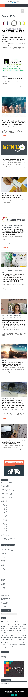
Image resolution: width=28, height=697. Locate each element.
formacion (22, 164)
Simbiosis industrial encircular (13, 331)
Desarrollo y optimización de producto (16, 440)
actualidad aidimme (15, 622)
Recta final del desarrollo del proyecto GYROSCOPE (11, 443)
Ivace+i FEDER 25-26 (5, 539)
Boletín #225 (4, 504)
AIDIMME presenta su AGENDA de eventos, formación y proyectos (13, 160)
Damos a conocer (5, 45)
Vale (12, 694)
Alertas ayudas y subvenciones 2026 (8, 538)
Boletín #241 (4, 526)
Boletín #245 (4, 531)
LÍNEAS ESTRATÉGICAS (6, 482)
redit (19, 646)
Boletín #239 (3, 523)
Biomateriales (5, 398)
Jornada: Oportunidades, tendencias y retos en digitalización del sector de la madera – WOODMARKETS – (14, 122)
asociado (3, 200)
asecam (15, 81)
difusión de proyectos (6, 237)
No (15, 694)
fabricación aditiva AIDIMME (14, 639)
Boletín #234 (3, 516)
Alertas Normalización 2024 (6, 489)
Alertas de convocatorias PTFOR (7, 497)
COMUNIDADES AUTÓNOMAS (7, 485)
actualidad (16, 126)
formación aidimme (10, 642)
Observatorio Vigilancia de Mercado (15, 369)
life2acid (7, 286)
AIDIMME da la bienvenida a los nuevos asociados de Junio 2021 (12, 196)
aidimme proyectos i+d (15, 624)
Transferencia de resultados (11, 647)
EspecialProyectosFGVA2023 (6, 492)
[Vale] (26, 692)
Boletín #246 (4, 532)
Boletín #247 (3, 534)
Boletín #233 (4, 515)
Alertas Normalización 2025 (6, 494)
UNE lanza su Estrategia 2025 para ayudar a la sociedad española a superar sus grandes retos (13, 364)
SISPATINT (15, 410)
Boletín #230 (4, 511)
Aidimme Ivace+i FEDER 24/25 (6, 624)
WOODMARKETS (17, 127)
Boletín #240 (4, 524)
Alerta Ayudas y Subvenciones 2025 (7, 496)
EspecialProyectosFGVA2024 (6, 493)
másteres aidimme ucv (4, 646)
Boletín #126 (4, 35)
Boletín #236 (4, 519)
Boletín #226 (4, 505)
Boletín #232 (4, 513)
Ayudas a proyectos (22, 628)
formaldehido (16, 642)
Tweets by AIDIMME (5, 683)
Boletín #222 (4, 500)
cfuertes (10, 81)
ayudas (16, 628)
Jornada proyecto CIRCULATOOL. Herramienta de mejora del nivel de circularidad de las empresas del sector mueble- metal (13, 231)
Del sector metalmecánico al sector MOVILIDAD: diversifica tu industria (13, 40)
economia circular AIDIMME (11, 329)
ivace (2, 644)
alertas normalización (13, 626)
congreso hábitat (12, 630)
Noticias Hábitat (3, 656)
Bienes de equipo (6, 268)
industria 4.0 (21, 642)
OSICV (10, 646)
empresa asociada (21, 200)
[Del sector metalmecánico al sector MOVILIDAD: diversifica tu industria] (14, 20)
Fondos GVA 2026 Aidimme (22, 640)
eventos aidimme (16, 164)
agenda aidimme (9, 164)
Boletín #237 (4, 520)
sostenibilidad (4, 83)
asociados (15, 200)
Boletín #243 (4, 528)
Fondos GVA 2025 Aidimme (12, 640)
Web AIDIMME (3, 657)
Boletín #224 (3, 560)
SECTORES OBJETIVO (4, 606)
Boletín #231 (4, 512)
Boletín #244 (4, 530)
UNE (23, 369)
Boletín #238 (3, 579)
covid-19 (17, 630)
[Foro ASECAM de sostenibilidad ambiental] (14, 57)
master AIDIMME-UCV (18, 644)
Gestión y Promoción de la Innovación (16, 43)
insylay (25, 642)
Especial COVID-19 (5, 486)
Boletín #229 (4, 509)
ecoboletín (20, 635)
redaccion (11, 199)
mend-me (23, 644)
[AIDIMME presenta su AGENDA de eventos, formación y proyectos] (14, 141)
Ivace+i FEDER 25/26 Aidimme (8, 644)
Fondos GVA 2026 (5, 541)
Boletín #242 (4, 527)
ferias (23, 639)
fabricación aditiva (5, 639)
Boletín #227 (4, 507)
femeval (10, 45)
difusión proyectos (9, 127)
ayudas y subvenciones (4, 630)
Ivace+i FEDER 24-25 (5, 535)
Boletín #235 (3, 575)
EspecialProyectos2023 (5, 488)
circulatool (21, 236)
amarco (11, 445)
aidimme (20, 199)
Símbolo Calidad (3, 654)
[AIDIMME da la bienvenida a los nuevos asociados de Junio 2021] (14, 178)
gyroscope (16, 447)
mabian (11, 409)
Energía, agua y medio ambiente (13, 227)
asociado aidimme (9, 200)
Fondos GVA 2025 (4, 599)
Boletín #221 (3, 556)
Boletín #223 (4, 501)
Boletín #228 (4, 508)
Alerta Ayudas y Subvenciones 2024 (7, 490)
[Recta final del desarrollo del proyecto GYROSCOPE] (14, 424)
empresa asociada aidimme (7, 202)
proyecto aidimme (15, 646)
